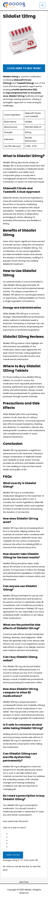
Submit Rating (13, 855)
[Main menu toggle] (42, 5)
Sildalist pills (14, 414)
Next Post (24, 882)
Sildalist (28, 889)
